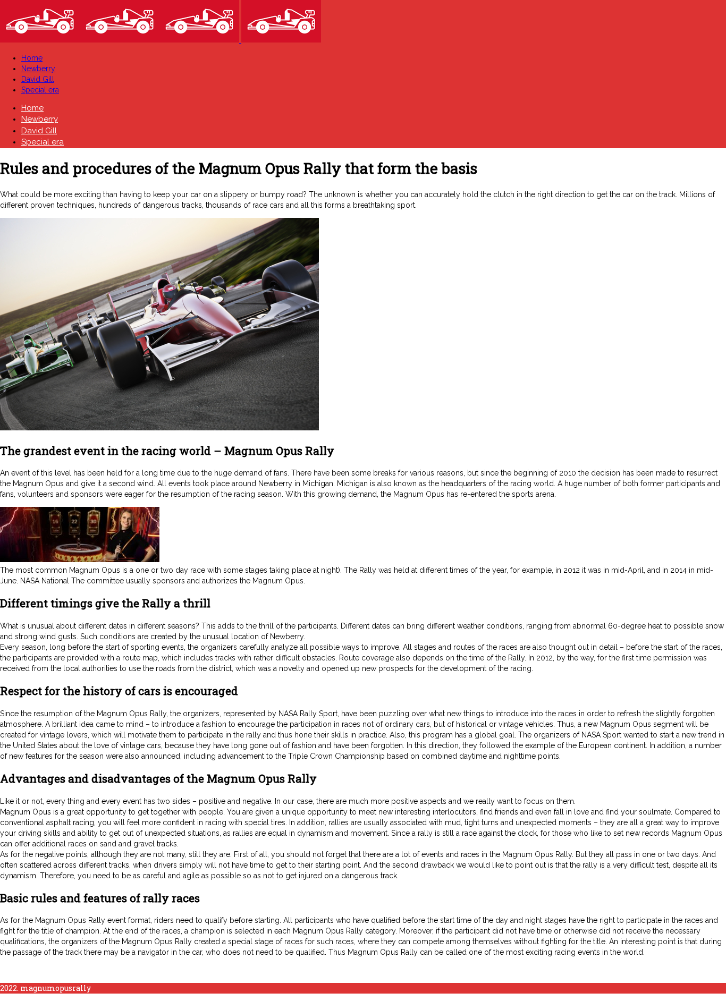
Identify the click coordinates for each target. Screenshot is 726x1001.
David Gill (37, 79)
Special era (40, 90)
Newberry (38, 68)
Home (32, 58)
